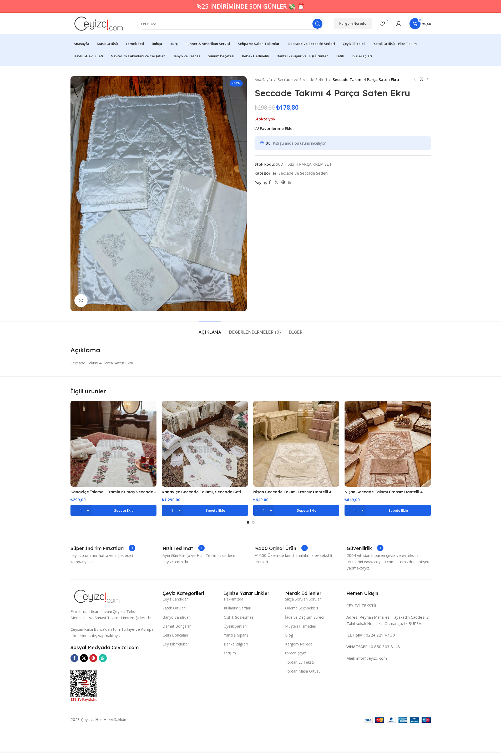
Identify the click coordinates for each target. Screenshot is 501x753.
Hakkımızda (233, 599)
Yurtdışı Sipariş (236, 635)
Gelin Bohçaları (175, 635)
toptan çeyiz (295, 652)
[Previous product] (415, 79)
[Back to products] (421, 79)
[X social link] (276, 182)
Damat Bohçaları (177, 626)
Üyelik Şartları (235, 626)
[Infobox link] (102, 548)
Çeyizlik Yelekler (176, 644)
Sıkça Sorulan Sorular (303, 599)
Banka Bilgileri (236, 644)
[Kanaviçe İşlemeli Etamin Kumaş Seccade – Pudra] (113, 444)
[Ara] (317, 24)
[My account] (399, 23)
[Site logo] (98, 23)
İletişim (230, 652)
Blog (289, 635)
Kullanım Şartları (237, 608)
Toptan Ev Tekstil (300, 662)
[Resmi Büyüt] (81, 300)
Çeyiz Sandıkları (176, 599)
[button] (113, 510)
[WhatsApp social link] (290, 182)
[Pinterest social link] (283, 182)
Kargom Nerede (352, 23)
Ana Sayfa (263, 79)
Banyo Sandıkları (177, 617)
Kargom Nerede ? (300, 644)
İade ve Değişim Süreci (304, 617)
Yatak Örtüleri (174, 608)
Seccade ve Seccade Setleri (302, 79)
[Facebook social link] (270, 182)
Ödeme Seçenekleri (301, 608)
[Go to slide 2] (253, 522)
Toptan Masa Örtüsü (303, 671)
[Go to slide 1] (248, 522)
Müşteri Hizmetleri (300, 626)
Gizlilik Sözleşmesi (239, 617)
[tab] (210, 330)
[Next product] (427, 79)
